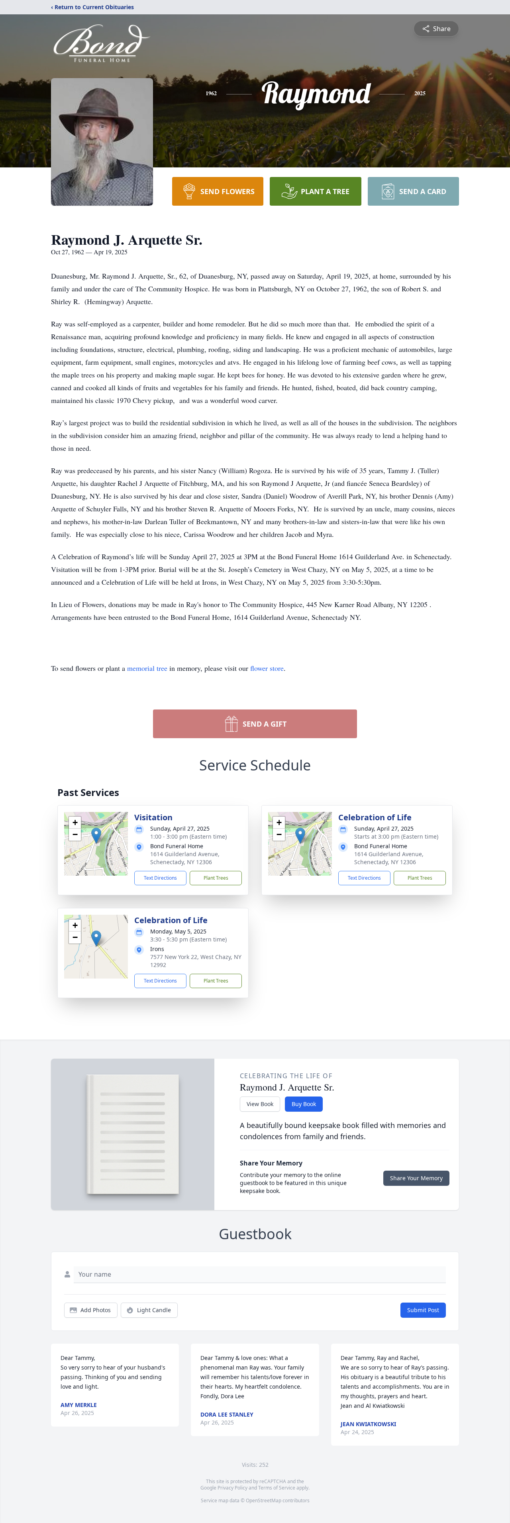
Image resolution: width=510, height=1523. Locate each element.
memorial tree (147, 668)
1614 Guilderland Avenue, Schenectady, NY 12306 (185, 858)
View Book (260, 1104)
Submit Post (423, 1310)
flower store (267, 668)
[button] (96, 835)
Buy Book (304, 1104)
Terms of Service (276, 1487)
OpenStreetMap (263, 1500)
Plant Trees (216, 877)
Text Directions (160, 877)
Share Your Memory (416, 1178)
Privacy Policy (232, 1487)
